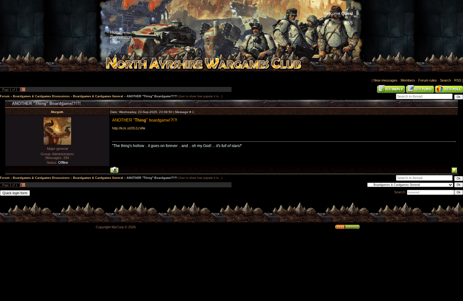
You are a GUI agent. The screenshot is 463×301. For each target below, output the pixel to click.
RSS (457, 80)
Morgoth (57, 112)
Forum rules (427, 80)
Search (445, 80)
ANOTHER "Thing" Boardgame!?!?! (152, 96)
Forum (4, 96)
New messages (385, 80)
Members (408, 80)
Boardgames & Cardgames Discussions (41, 96)
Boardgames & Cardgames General (98, 96)
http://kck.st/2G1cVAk (129, 128)
